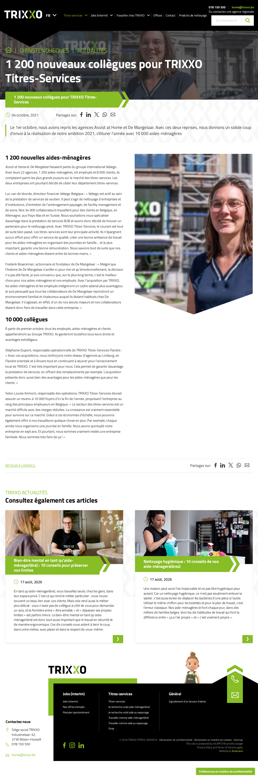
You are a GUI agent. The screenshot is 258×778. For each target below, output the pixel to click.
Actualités (92, 50)
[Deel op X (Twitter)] (96, 115)
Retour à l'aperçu (20, 465)
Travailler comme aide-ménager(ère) (128, 718)
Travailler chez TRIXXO (130, 15)
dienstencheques (44, 50)
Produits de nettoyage (193, 15)
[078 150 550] (235, 679)
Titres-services (73, 15)
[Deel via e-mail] (112, 115)
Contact (170, 15)
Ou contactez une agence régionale (231, 11)
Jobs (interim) (99, 15)
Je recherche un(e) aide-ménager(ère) (129, 707)
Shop (111, 728)
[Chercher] (248, 20)
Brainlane (237, 751)
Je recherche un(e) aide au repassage (128, 712)
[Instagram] (72, 745)
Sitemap (238, 740)
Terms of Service (227, 747)
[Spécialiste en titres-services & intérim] (8, 50)
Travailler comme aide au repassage (128, 723)
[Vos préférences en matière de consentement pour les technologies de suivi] (225, 771)
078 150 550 (217, 7)
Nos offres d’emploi (73, 707)
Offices (157, 15)
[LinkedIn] (81, 745)
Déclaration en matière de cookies (213, 740)
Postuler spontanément (76, 712)
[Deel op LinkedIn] (88, 115)
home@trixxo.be (243, 7)
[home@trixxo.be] (235, 695)
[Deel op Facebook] (81, 115)
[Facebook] (64, 745)
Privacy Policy (204, 747)
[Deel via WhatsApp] (104, 115)
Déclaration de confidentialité (175, 740)
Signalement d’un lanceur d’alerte (187, 701)
